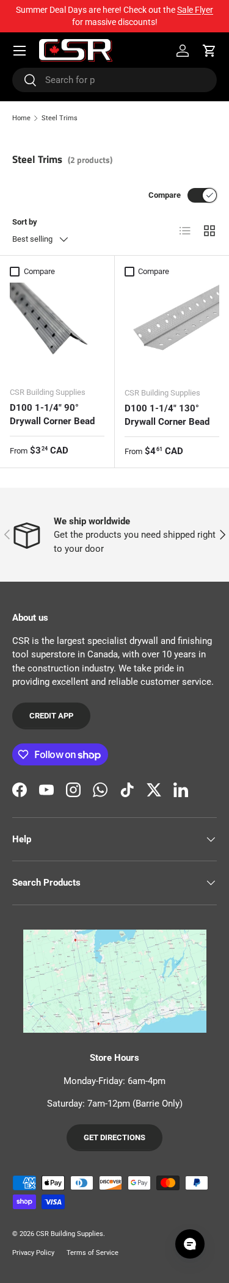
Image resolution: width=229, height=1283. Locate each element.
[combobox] (114, 80)
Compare (164, 195)
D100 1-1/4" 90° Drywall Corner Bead (52, 414)
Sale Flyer (195, 10)
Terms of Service (92, 1253)
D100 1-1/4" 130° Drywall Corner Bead (167, 415)
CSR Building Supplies (69, 1234)
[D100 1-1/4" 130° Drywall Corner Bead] (172, 330)
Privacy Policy (33, 1253)
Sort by (24, 221)
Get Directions (114, 1137)
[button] (209, 50)
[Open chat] (190, 1244)
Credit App (51, 715)
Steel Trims (60, 118)
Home (21, 118)
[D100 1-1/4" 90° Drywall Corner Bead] (57, 330)
